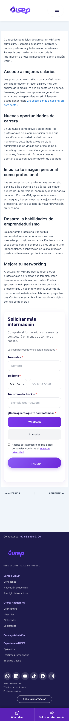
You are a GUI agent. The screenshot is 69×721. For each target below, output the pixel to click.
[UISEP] (16, 553)
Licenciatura (10, 608)
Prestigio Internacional (16, 593)
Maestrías (9, 614)
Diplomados (10, 620)
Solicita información (34, 699)
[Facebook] (43, 676)
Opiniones (9, 649)
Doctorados (10, 625)
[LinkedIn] (16, 676)
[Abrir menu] (56, 10)
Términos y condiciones (15, 687)
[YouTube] (25, 676)
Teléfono (14, 375)
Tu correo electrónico (22, 394)
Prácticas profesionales (16, 654)
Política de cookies (12, 691)
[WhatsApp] (7, 676)
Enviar (36, 464)
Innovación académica (16, 587)
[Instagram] (52, 676)
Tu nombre (15, 357)
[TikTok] (34, 676)
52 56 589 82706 (30, 536)
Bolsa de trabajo (12, 660)
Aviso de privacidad (13, 683)
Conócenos (10, 581)
